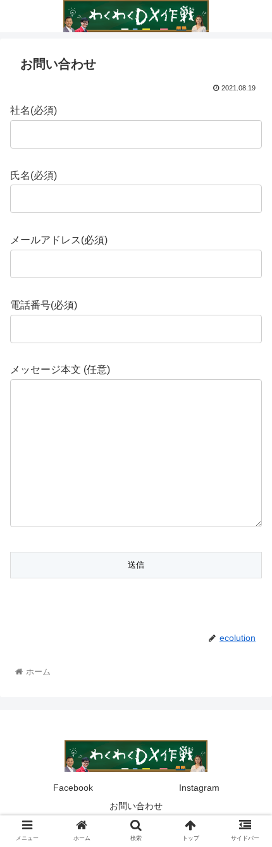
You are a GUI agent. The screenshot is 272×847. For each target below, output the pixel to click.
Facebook (73, 788)
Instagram (199, 788)
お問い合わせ (136, 806)
